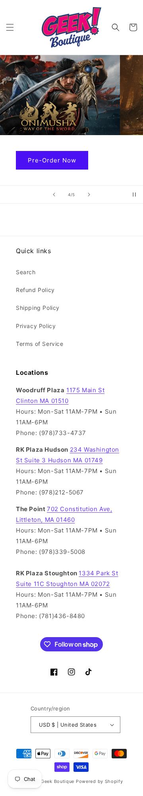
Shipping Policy (38, 307)
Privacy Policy (36, 326)
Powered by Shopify (99, 781)
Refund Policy (35, 289)
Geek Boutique (57, 781)
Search (26, 272)
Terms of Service (40, 343)
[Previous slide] (54, 194)
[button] (10, 27)
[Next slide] (89, 194)
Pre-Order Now (64, 160)
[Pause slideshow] (134, 194)
